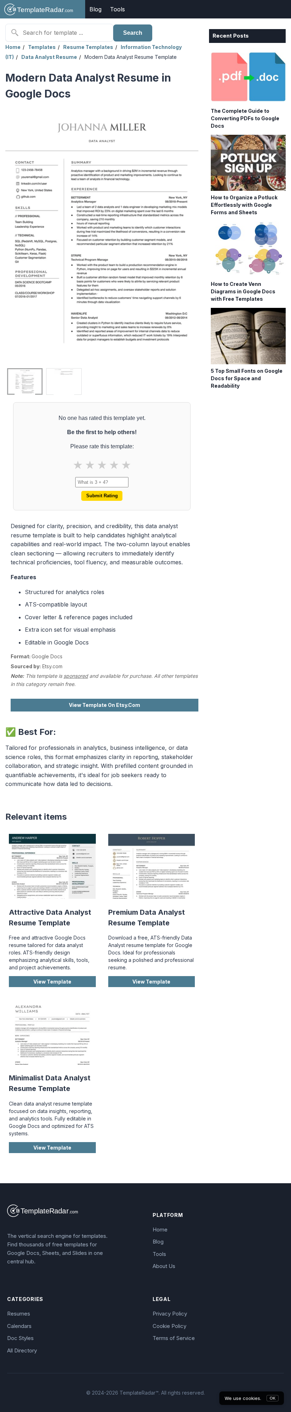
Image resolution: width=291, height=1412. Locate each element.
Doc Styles (20, 1338)
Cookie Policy (169, 1326)
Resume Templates (88, 47)
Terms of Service (174, 1338)
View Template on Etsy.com (104, 705)
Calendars (19, 1326)
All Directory (22, 1350)
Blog (95, 9)
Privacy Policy (170, 1313)
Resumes (18, 1313)
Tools (117, 9)
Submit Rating (102, 495)
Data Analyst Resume (49, 57)
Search (132, 33)
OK (272, 1398)
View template (52, 982)
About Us (164, 1266)
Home (13, 47)
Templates (42, 47)
